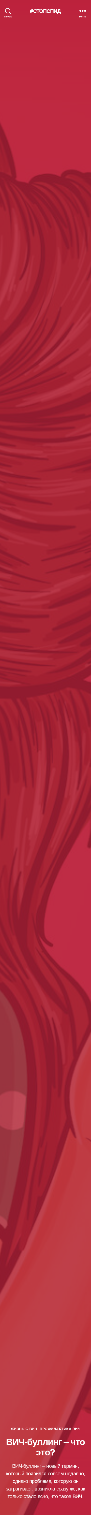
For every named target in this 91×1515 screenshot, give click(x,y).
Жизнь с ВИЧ (24, 1429)
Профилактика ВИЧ (60, 1429)
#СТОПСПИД (45, 10)
